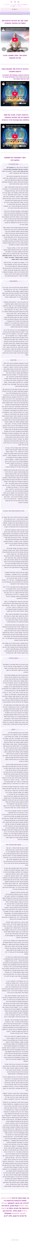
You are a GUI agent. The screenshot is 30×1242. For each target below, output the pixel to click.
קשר (18, 4)
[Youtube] (15, 2)
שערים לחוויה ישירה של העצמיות (13, 511)
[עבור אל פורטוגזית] (13, 4)
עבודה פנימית (13, 658)
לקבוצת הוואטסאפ (19, 1213)
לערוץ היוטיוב (6, 1198)
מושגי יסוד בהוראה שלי (13, 844)
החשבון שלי (24, 4)
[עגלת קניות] (11, 2)
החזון (13, 729)
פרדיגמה (13, 360)
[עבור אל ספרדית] (6, 4)
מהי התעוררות (13, 164)
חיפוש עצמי (13, 281)
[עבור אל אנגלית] (18, 6)
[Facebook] (19, 2)
